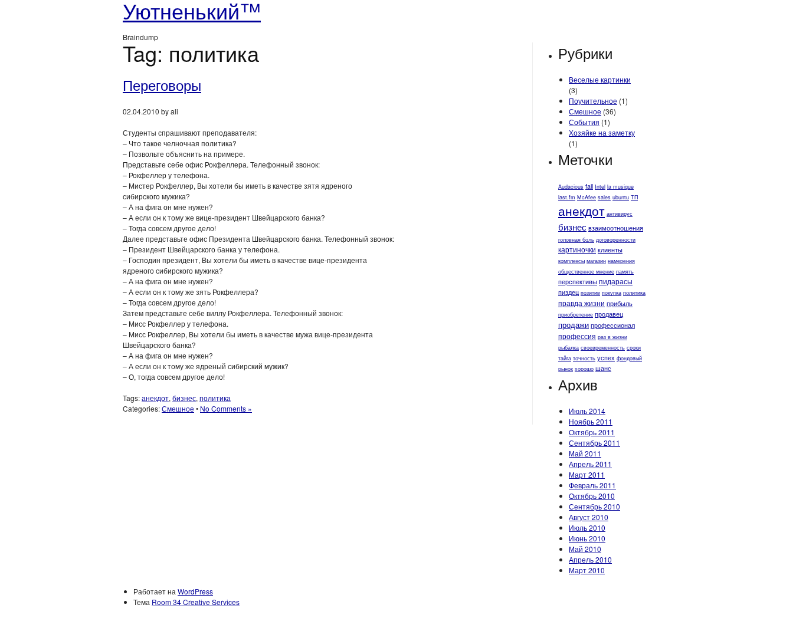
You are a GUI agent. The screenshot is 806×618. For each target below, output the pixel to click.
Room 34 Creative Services (196, 602)
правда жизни (581, 303)
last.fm (566, 197)
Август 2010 (588, 517)
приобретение (575, 314)
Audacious (571, 186)
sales (604, 197)
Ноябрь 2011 (590, 421)
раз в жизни (612, 337)
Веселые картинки (600, 79)
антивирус (620, 214)
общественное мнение (586, 271)
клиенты (610, 249)
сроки (634, 347)
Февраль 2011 (592, 485)
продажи (573, 324)
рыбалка (568, 347)
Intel (600, 186)
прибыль (620, 303)
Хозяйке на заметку (602, 132)
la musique (620, 186)
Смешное (178, 408)
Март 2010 (587, 570)
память (625, 271)
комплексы (571, 261)
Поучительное (593, 101)
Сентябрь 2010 (594, 506)
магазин (596, 261)
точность (584, 358)
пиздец (568, 292)
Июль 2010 (587, 527)
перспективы (577, 281)
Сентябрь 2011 (594, 443)
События (584, 122)
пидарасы (616, 281)
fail (589, 186)
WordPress (195, 591)
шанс (603, 368)
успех (606, 357)
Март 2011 (587, 474)
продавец (609, 314)
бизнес (184, 398)
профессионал (613, 325)
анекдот (155, 398)
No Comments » (226, 408)
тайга (564, 358)
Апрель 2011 (590, 464)
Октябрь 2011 (592, 432)
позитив (590, 293)
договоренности (615, 240)
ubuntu (620, 197)
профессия (577, 336)
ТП (634, 197)
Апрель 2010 (590, 559)
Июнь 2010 (587, 538)
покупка (611, 293)
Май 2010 (585, 549)
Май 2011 (585, 453)
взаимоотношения (615, 227)
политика (215, 398)
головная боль (576, 240)
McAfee (586, 197)
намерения (621, 261)
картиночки (577, 249)
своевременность (603, 347)
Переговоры (162, 84)
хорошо (584, 369)
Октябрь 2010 (592, 496)
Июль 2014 (587, 411)
